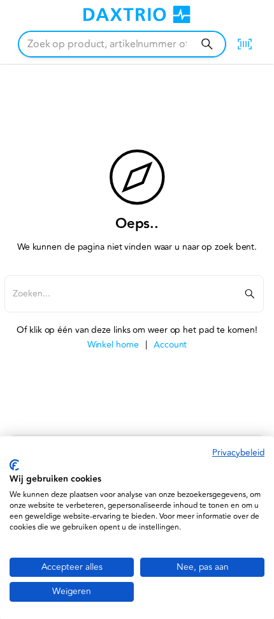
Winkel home (113, 344)
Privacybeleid (238, 452)
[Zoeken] (206, 43)
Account (170, 344)
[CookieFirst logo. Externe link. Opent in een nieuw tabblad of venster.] (14, 465)
